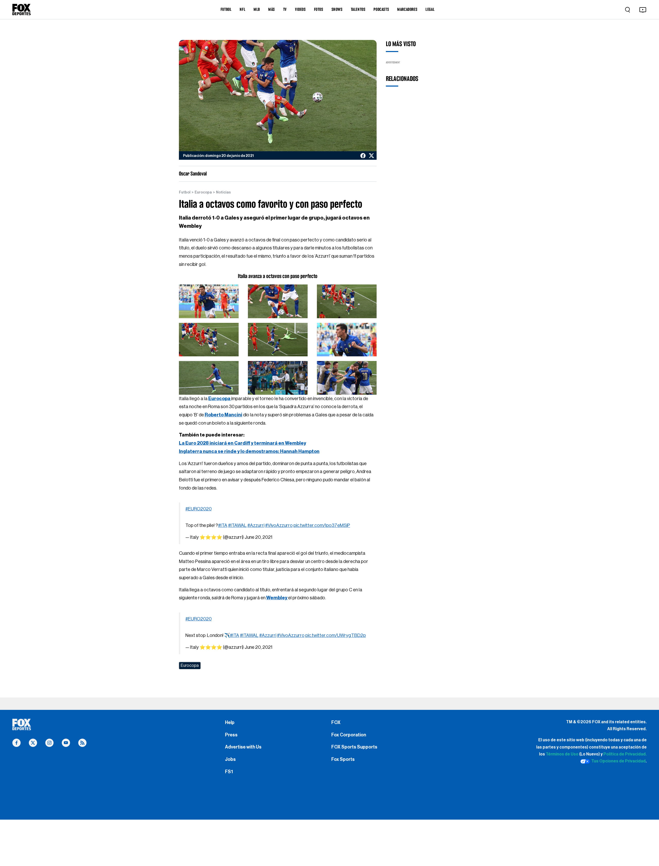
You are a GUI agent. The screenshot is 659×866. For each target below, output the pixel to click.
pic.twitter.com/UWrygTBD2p (335, 635)
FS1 (229, 771)
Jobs (230, 759)
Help (230, 722)
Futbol (184, 192)
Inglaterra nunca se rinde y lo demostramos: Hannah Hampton (249, 451)
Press (231, 735)
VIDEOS (300, 9)
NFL (242, 9)
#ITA (222, 525)
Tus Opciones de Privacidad (618, 761)
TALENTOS (358, 9)
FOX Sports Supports (354, 747)
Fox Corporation (348, 735)
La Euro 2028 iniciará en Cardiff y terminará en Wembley (242, 443)
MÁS (271, 9)
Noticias (223, 192)
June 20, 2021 (258, 537)
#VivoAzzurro (279, 525)
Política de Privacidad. (625, 754)
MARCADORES (407, 9)
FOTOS (318, 9)
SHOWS (337, 9)
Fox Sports (343, 759)
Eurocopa (203, 192)
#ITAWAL (237, 525)
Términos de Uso (562, 754)
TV (285, 9)
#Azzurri (255, 525)
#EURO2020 (198, 509)
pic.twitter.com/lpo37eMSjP (321, 525)
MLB (257, 9)
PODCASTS (381, 9)
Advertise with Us (243, 747)
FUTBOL (226, 9)
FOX (336, 722)
